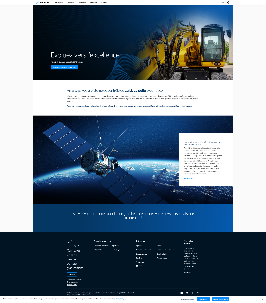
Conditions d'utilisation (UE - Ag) (112, 293)
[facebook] (181, 293)
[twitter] (192, 293)
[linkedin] (187, 293)
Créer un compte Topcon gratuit (72, 283)
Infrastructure (59, 2)
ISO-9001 (123, 293)
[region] (133, 299)
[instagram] (198, 293)
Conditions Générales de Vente (75, 293)
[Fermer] (262, 299)
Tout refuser (203, 299)
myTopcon (93, 2)
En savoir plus (189, 178)
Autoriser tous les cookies (220, 299)
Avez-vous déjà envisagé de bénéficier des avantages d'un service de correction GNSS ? (202, 143)
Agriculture (70, 2)
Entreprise (104, 2)
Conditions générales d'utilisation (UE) (93, 293)
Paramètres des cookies (187, 299)
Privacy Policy (120, 299)
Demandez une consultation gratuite (64, 67)
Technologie (82, 2)
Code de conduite (131, 293)
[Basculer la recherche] (223, 2)
